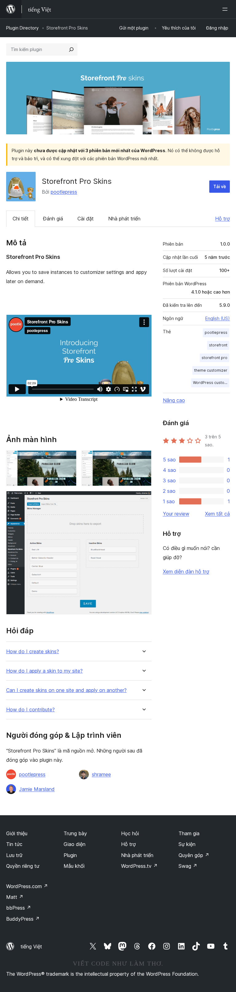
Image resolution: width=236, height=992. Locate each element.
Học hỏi (130, 833)
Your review (176, 514)
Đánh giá (53, 218)
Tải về (219, 186)
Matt (14, 897)
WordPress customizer (211, 382)
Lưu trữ (14, 855)
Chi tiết (21, 218)
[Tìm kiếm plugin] (71, 49)
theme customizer (210, 370)
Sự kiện (187, 844)
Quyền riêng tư (22, 866)
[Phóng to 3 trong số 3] (143, 499)
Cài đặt (85, 218)
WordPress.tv (139, 866)
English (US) (217, 318)
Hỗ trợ (222, 218)
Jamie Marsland (37, 789)
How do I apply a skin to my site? (44, 671)
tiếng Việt (31, 946)
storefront (218, 345)
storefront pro (214, 357)
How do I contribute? (30, 710)
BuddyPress (23, 919)
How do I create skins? (32, 651)
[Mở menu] (226, 9)
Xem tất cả (217, 514)
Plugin (70, 855)
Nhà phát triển (124, 218)
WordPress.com (27, 886)
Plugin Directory (22, 27)
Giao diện (74, 844)
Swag (188, 866)
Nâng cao (174, 400)
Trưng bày (75, 833)
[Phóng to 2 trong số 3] (143, 459)
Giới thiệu (16, 833)
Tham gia (189, 833)
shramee (101, 774)
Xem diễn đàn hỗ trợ (186, 571)
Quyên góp (194, 855)
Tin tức (14, 844)
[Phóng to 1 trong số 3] (68, 459)
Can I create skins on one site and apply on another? (66, 690)
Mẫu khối (74, 866)
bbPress (18, 908)
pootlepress (64, 192)
